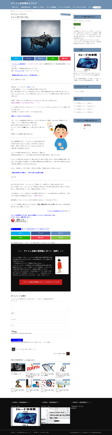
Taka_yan (90, 106)
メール (13, 319)
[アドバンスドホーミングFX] (55, 423)
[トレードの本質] (87, 69)
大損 (30, 229)
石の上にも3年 (45, 229)
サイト (12, 325)
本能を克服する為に (26, 7)
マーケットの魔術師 (18, 64)
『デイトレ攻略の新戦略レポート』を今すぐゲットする (40, 282)
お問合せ (13, 432)
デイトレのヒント (92, 7)
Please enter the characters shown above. (21, 333)
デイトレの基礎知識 (51, 7)
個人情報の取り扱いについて (24, 432)
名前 (13, 313)
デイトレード (19, 70)
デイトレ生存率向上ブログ (24, 3)
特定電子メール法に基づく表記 (41, 432)
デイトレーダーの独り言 (64, 7)
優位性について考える (38, 7)
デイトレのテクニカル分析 (79, 7)
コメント (14, 300)
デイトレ (25, 229)
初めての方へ (15, 7)
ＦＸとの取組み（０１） (80, 103)
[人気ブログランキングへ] (87, 125)
